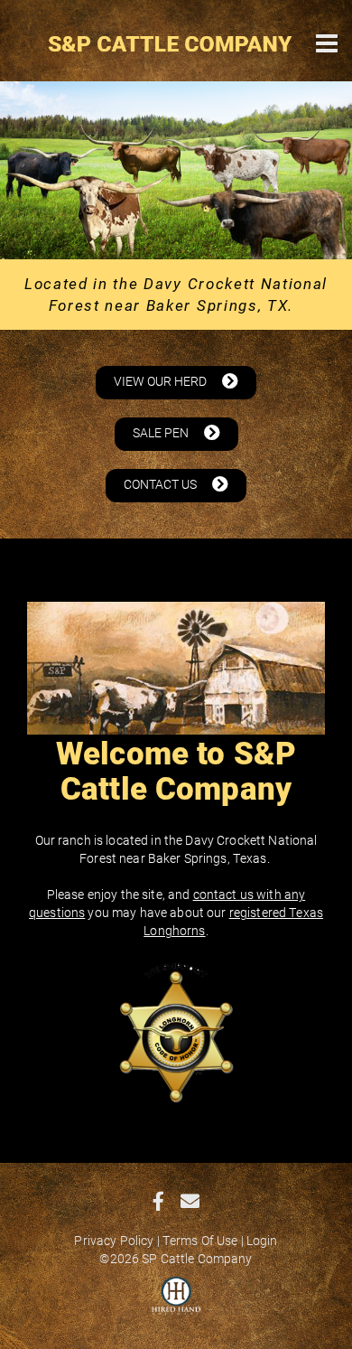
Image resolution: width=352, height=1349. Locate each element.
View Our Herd (161, 380)
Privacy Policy (113, 1240)
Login (262, 1240)
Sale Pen (162, 432)
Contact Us (161, 483)
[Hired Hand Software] (176, 1304)
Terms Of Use (200, 1240)
